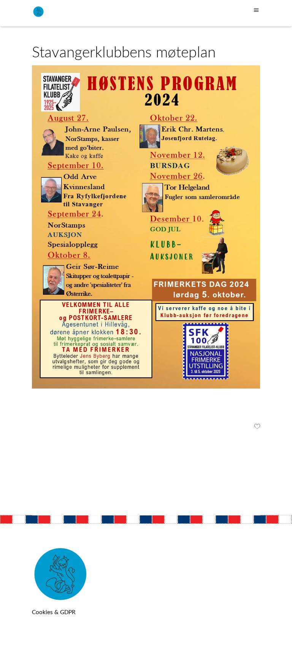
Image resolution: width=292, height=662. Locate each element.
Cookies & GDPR (53, 612)
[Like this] (257, 427)
